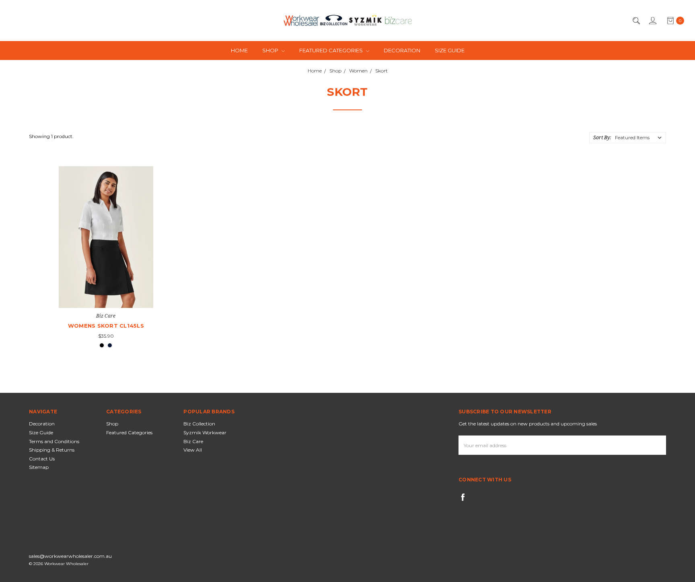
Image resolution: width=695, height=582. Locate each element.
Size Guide (450, 50)
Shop (271, 50)
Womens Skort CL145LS (106, 325)
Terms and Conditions (54, 441)
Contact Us (42, 459)
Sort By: (602, 137)
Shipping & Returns (51, 450)
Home (239, 50)
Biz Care (193, 441)
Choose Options (106, 293)
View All (192, 450)
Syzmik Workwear (204, 432)
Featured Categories (331, 50)
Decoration (402, 50)
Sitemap (39, 467)
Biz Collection (199, 424)
